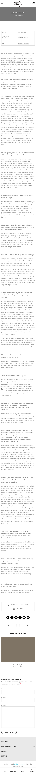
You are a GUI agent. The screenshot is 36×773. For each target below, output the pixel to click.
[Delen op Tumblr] (20, 617)
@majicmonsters (23, 43)
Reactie (4, 705)
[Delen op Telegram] (24, 617)
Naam (3, 689)
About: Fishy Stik (18, 665)
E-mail (4, 697)
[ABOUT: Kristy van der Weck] (8, 626)
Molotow (12, 60)
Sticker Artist (15, 605)
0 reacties (19, 609)
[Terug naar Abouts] (18, 626)
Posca (19, 60)
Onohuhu (4, 62)
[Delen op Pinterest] (16, 617)
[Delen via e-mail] (28, 617)
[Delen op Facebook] (7, 617)
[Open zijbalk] (2, 388)
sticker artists (24, 605)
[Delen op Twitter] (11, 617)
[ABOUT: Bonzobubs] (27, 626)
